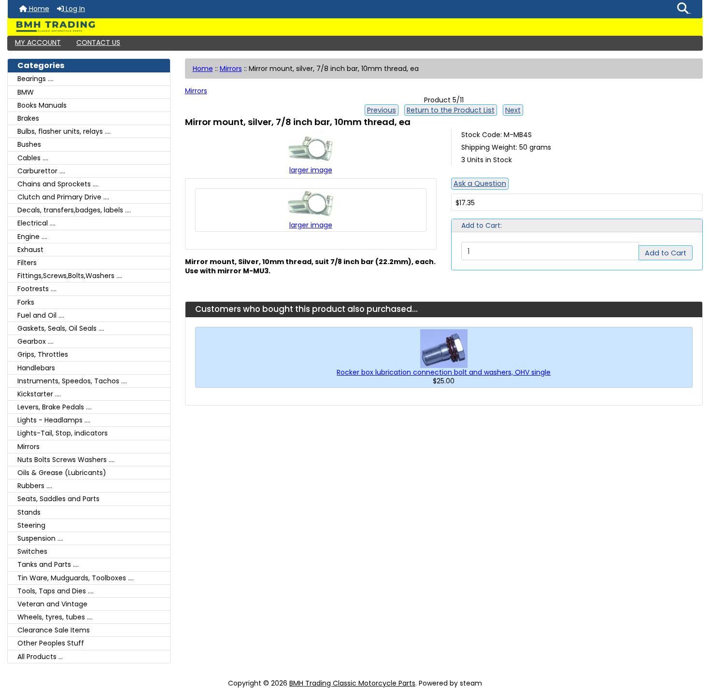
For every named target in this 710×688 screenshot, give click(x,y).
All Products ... (40, 656)
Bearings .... (35, 79)
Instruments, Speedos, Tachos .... (72, 381)
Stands (29, 512)
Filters (27, 262)
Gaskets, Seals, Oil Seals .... (60, 328)
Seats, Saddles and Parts (58, 499)
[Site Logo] (355, 26)
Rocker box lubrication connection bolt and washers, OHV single (444, 372)
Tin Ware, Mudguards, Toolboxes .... (75, 578)
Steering (31, 525)
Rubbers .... (34, 486)
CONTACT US (98, 42)
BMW (25, 92)
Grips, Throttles (42, 354)
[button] (684, 9)
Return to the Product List (451, 110)
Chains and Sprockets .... (58, 184)
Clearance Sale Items (53, 630)
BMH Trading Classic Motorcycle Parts (352, 683)
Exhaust (30, 249)
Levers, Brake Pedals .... (54, 407)
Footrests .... (37, 289)
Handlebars (36, 368)
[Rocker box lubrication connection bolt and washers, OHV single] (444, 347)
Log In (74, 9)
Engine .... (32, 236)
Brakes (28, 118)
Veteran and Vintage (52, 604)
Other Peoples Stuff (50, 643)
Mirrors (231, 68)
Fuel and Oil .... (40, 315)
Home (38, 9)
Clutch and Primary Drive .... (63, 197)
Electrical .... (36, 223)
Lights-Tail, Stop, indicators (62, 433)
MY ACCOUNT (38, 42)
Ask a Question (480, 183)
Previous (381, 110)
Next (513, 110)
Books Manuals (42, 105)
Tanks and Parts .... (48, 564)
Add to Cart (665, 253)
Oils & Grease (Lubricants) (61, 472)
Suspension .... (40, 538)
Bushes (29, 144)
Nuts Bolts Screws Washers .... (65, 459)
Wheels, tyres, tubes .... (55, 617)
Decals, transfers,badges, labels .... (74, 210)
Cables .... (32, 158)
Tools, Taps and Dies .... (55, 591)
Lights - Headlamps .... (53, 420)
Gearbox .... (35, 341)
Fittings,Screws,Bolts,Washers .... (69, 276)
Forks (25, 302)
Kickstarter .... (39, 394)
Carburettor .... (41, 171)
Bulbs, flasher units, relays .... (64, 131)
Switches (32, 551)
